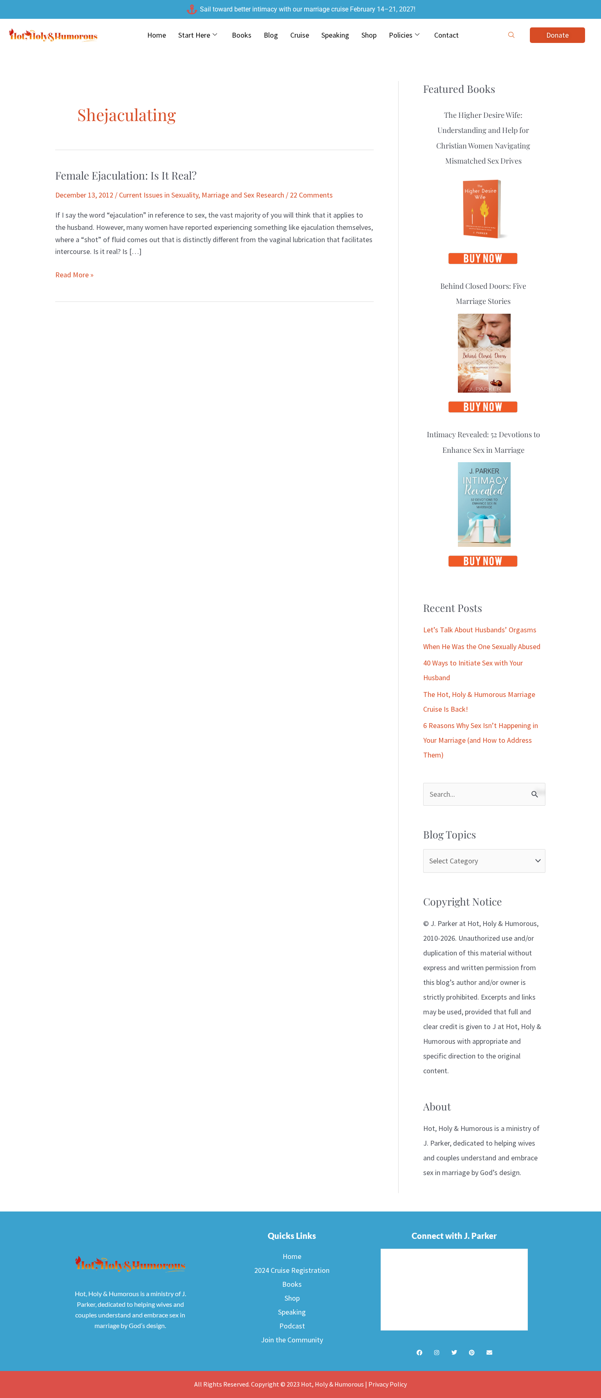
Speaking (335, 35)
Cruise (299, 35)
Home (156, 35)
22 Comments (311, 195)
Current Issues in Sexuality (158, 195)
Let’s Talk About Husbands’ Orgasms (479, 629)
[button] (511, 35)
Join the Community (292, 1339)
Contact (446, 35)
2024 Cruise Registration (292, 1270)
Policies (401, 35)
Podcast (292, 1326)
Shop (369, 35)
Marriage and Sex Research (243, 195)
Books (241, 35)
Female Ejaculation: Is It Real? (126, 175)
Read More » (74, 274)
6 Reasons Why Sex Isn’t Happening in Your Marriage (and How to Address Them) (480, 740)
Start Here (194, 35)
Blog (271, 35)
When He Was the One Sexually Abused (481, 646)
